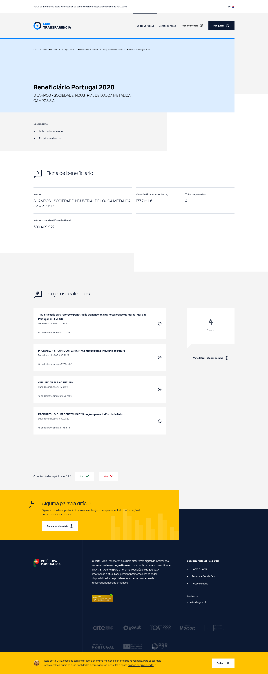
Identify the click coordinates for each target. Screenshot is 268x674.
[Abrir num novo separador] (47, 562)
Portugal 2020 (68, 49)
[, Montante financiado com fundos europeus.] (168, 194)
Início (36, 49)
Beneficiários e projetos (88, 49)
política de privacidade (141, 665)
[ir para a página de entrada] (52, 25)
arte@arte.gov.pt (196, 602)
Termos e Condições (203, 576)
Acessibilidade (200, 583)
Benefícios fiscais (167, 25)
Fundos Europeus (145, 25)
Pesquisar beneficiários (113, 49)
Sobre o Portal (200, 569)
